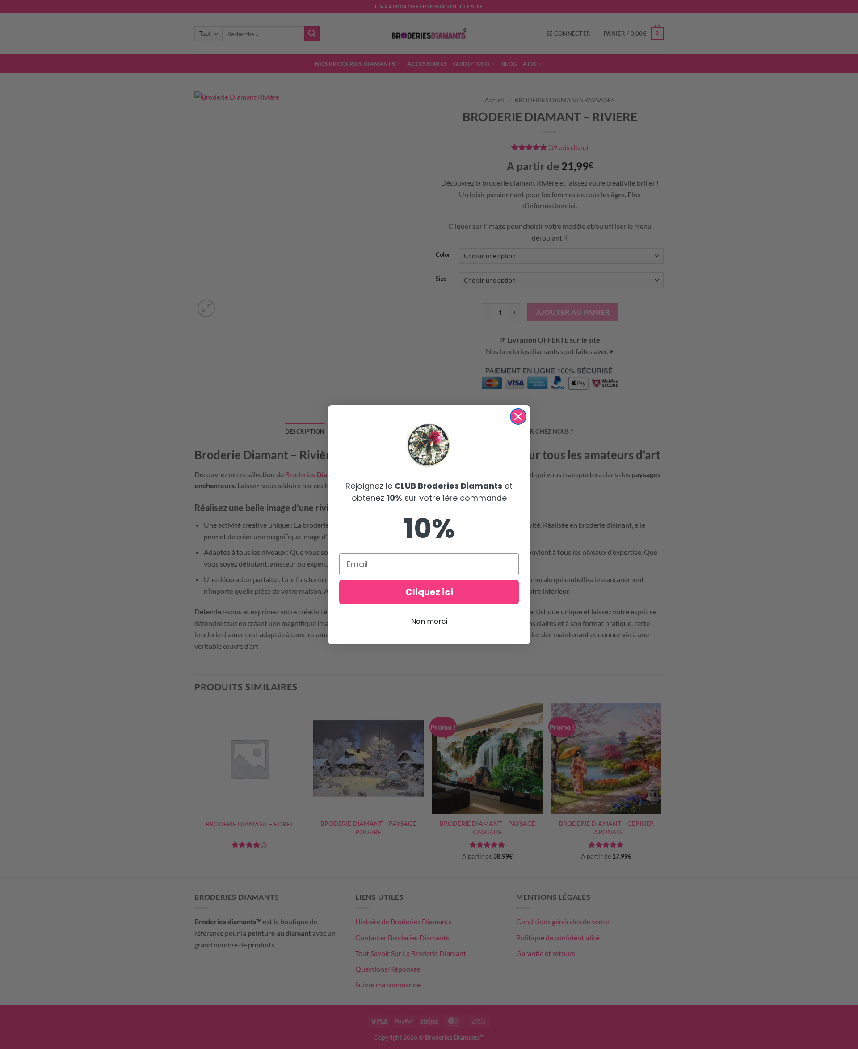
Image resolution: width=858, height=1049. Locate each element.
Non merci (429, 621)
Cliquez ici (429, 592)
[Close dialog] (518, 416)
